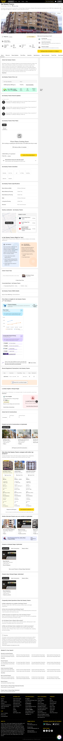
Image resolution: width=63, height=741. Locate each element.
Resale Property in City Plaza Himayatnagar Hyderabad (8, 687)
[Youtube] (49, 731)
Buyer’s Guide (52, 706)
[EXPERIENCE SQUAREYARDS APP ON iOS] (56, 725)
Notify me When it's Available (20, 147)
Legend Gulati (11, 351)
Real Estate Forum (53, 701)
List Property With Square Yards (31, 700)
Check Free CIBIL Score (42, 712)
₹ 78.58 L (20, 443)
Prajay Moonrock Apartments (31, 471)
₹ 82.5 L (4, 533)
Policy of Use (3, 714)
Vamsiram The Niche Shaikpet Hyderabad (23, 669)
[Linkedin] (47, 731)
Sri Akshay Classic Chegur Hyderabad (38, 678)
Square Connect (28, 701)
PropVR (14, 709)
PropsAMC (15, 711)
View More (3, 657)
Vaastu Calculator (41, 703)
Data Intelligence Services (30, 711)
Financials (3, 703)
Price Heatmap (40, 698)
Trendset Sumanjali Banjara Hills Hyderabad (54, 669)
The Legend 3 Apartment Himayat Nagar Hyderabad (54, 663)
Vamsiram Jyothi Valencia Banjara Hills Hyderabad (39, 669)
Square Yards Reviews (5, 706)
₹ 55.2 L (4, 443)
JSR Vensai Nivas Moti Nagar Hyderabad (38, 671)
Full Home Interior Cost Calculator (44, 715)
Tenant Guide (52, 709)
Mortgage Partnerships (29, 712)
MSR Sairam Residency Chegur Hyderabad (54, 678)
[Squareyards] (3, 1)
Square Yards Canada (17, 698)
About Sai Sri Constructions (9, 412)
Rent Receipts (40, 711)
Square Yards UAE (16, 700)
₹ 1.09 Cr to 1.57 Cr (22, 533)
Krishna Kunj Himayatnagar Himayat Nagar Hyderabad (8, 656)
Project (23, 1)
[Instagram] (52, 731)
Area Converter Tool (41, 717)
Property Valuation (41, 700)
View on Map (9, 222)
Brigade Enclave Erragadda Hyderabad (7, 677)
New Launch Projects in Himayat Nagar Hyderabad (19, 569)
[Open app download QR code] (62, 9)
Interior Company (16, 706)
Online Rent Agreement (42, 709)
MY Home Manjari (12, 343)
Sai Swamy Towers (12, 353)
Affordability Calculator (42, 706)
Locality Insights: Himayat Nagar (10, 388)
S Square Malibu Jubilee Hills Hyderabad (23, 671)
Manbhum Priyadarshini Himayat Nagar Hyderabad (39, 663)
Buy (16, 1)
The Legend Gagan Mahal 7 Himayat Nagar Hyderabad (23, 662)
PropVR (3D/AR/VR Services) (30, 706)
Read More (4, 72)
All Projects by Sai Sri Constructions (19, 447)
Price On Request (6, 565)
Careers (2, 700)
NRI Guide (52, 711)
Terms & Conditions (4, 713)
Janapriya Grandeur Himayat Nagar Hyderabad (54, 662)
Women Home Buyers (54, 712)
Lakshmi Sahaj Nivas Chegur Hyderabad (54, 671)
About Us (2, 698)
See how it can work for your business (13, 364)
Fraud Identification (4, 716)
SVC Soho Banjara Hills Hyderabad (53, 677)
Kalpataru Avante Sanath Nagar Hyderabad (8, 669)
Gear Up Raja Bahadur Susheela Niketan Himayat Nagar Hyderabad (8, 663)
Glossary (51, 700)
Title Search (40, 701)
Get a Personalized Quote (29, 155)
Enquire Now (8, 475)
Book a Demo (33, 362)
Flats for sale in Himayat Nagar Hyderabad (8, 691)
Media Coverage (4, 701)
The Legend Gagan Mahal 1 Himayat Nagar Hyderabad (23, 663)
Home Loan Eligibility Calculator (43, 714)
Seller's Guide (52, 708)
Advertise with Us (28, 708)
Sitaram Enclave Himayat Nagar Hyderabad (54, 656)
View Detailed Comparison (25, 509)
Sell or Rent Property (49, 1)
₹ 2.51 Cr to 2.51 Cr (7, 594)
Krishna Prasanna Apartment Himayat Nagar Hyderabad (23, 656)
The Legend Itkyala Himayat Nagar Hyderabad (8, 662)
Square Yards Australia (17, 701)
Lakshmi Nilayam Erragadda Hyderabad (23, 678)
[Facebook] (44, 731)
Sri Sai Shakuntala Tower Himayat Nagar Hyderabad (39, 656)
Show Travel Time (20, 280)
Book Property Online (17, 712)
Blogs (27, 1)
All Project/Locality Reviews (43, 708)
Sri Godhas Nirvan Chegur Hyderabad (38, 677)
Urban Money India (16, 703)
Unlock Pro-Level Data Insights (20, 382)
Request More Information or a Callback (50, 51)
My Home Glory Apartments (13, 345)
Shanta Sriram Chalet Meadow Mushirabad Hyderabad (8, 671)
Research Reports (53, 703)
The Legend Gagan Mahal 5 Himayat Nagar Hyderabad (39, 662)
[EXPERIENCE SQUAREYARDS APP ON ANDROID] (47, 725)
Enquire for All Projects (11, 509)
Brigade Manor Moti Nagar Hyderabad (22, 677)
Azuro (14, 708)
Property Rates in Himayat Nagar (8, 407)
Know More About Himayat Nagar (32, 406)
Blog (50, 698)
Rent (19, 1)
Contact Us (3, 708)
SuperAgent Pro (28, 714)
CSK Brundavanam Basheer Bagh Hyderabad (8, 678)
